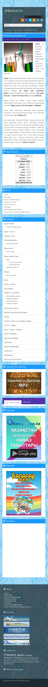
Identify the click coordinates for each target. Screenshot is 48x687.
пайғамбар (20, 660)
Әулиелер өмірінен (11, 301)
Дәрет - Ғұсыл (9, 232)
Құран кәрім (16, 662)
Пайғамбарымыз (10, 240)
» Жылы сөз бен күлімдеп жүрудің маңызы (16, 212)
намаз (28, 655)
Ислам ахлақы (10, 251)
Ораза (6, 317)
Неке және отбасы (11, 308)
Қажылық (8, 342)
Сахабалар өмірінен (12, 298)
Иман (8, 259)
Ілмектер (27, 402)
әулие (36, 660)
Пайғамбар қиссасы (12, 243)
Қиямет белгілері (15, 264)
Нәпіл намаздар (11, 275)
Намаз (6, 272)
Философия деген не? (12, 267)
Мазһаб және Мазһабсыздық (15, 312)
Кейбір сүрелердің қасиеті (13, 227)
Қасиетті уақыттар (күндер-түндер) (17, 321)
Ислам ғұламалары (11, 347)
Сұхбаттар (8, 351)
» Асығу (5, 195)
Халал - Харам (18, 30)
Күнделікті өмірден (11, 303)
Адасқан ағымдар (11, 338)
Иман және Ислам (11, 256)
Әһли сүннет (27, 658)
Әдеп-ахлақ (8, 248)
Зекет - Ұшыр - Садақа (13, 330)
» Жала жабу (7, 197)
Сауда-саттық (9, 236)
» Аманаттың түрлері (9, 202)
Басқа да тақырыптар (12, 359)
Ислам (25, 662)
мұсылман (7, 660)
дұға (37, 658)
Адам (21, 662)
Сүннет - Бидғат (10, 325)
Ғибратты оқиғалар (11, 293)
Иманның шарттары (16, 262)
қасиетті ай (27, 660)
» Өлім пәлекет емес (9, 204)
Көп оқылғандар (12, 402)
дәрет (5, 662)
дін (20, 658)
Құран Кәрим (9, 224)
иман (21, 655)
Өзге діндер (8, 289)
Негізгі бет (8, 30)
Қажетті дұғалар (10, 334)
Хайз (6, 280)
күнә (12, 664)
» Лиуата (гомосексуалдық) (11, 199)
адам (34, 658)
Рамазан (8, 657)
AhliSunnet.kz (13, 11)
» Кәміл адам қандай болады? (12, 209)
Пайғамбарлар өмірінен (13, 296)
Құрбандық (8, 355)
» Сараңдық (6, 207)
